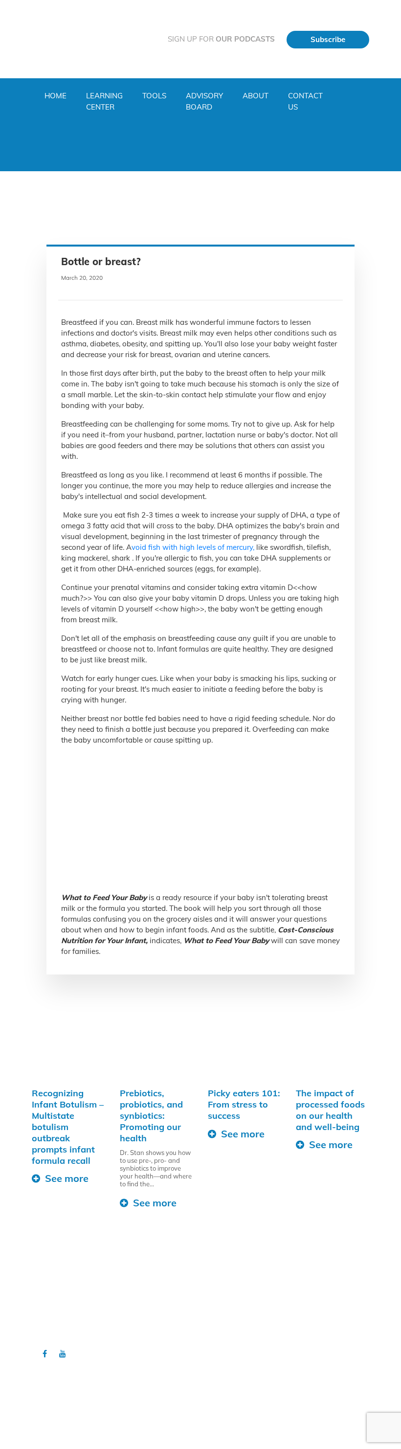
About (255, 95)
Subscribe (328, 39)
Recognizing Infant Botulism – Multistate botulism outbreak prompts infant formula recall (68, 1126)
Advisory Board (204, 101)
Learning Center (104, 101)
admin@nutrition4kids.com (203, 1418)
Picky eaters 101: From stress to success (244, 1104)
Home (56, 95)
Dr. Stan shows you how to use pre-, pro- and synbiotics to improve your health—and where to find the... (156, 1168)
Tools (154, 95)
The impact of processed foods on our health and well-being (330, 1109)
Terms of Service (237, 1332)
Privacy (223, 1313)
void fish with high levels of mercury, (193, 547)
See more (67, 1178)
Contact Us (305, 101)
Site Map (225, 1323)
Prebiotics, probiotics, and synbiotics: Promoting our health (151, 1115)
